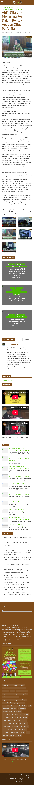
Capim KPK (5, 691)
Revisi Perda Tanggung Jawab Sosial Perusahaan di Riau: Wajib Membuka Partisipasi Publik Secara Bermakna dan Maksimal (17, 559)
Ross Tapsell (24, 726)
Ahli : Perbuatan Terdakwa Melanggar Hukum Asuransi (19, 513)
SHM (15, 729)
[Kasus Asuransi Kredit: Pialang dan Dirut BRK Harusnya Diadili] (5, 458)
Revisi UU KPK (6, 726)
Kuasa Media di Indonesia (9, 708)
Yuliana (12, 735)
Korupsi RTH (6, 706)
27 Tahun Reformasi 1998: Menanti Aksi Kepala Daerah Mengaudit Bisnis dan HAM (17, 588)
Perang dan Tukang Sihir (21, 714)
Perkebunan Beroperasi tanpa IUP (12, 717)
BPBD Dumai (21, 688)
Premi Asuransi (13, 7)
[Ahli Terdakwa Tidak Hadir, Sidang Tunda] (5, 519)
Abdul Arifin (6, 685)
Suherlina (5, 732)
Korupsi (24, 700)
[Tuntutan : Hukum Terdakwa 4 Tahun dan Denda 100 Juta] (5, 494)
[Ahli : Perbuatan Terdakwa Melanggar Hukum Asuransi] (5, 511)
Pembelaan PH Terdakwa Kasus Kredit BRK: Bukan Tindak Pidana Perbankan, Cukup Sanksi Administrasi (19, 488)
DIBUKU (12, 691)
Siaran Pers (17, 294)
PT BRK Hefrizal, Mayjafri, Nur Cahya (12, 9)
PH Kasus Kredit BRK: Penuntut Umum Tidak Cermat (17, 321)
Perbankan (5, 7)
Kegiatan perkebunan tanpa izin (11, 700)
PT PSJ (18, 720)
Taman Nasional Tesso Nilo (17, 732)
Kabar (12, 288)
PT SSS (24, 720)
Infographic (24, 694)
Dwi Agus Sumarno (22, 691)
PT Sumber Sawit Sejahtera (10, 723)
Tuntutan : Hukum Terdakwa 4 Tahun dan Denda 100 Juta (19, 497)
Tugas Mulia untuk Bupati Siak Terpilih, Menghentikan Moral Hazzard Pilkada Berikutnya (17, 593)
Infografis (16, 694)
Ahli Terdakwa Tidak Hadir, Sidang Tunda (20, 521)
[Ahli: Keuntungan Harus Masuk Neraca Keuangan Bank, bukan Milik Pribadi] (5, 526)
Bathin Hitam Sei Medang (9, 688)
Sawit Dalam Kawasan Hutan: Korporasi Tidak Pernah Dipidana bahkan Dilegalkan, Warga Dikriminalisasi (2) (16, 577)
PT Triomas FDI (23, 723)
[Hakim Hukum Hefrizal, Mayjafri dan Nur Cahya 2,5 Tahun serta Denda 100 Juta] (5, 450)
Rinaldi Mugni (15, 726)
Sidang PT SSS (22, 729)
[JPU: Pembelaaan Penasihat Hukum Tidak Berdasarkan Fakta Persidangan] (5, 476)
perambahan (17, 711)
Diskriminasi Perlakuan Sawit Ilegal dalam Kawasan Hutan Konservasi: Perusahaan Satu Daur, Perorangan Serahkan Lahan (17, 570)
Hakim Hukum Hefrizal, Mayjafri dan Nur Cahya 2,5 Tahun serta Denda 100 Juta (17, 272)
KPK (30, 706)
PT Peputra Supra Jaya (9, 720)
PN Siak (25, 717)
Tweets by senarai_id (8, 380)
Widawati (5, 735)
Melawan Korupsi (7, 711)
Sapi (4, 729)
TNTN (27, 732)
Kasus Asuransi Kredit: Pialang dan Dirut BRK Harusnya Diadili (17, 299)
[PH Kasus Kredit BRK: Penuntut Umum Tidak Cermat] (5, 468)
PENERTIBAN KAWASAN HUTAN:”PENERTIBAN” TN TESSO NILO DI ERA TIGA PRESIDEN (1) (17, 583)
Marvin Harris (22, 708)
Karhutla (5, 697)
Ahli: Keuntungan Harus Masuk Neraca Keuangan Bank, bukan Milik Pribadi (19, 528)
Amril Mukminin (15, 685)
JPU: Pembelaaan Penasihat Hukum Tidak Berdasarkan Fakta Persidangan (20, 479)
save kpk (9, 729)
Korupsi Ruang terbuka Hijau (19, 706)
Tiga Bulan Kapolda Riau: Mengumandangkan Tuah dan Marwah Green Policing (17, 565)
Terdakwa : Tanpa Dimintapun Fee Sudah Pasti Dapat (20, 505)
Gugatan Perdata (7, 694)
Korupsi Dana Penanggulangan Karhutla (13, 703)
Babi (22, 685)
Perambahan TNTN (8, 714)
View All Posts (27, 339)
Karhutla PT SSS (13, 697)
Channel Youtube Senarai (18, 759)
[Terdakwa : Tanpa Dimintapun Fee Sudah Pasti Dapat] (5, 503)
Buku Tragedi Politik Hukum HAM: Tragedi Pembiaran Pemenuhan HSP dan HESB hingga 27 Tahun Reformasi (18, 544)
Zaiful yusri (18, 735)
